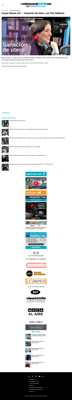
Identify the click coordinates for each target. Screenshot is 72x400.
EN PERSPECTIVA (32, 379)
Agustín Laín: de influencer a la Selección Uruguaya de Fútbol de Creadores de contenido (28, 129)
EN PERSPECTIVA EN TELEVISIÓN (35, 389)
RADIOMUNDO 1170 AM (34, 381)
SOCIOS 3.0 (31, 385)
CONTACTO (31, 391)
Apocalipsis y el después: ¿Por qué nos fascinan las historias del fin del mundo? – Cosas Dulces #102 (31, 164)
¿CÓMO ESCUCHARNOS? (34, 383)
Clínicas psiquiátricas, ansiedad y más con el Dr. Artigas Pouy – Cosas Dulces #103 (27, 155)
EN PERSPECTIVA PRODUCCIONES (36, 387)
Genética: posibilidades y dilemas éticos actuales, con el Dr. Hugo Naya (24, 146)
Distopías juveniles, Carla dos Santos (17, 120)
